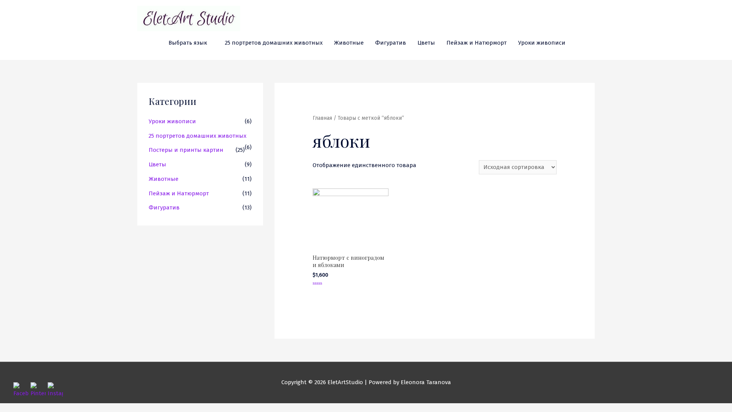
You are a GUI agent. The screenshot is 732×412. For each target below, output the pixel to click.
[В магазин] (592, 42)
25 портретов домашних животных (274, 42)
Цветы (426, 42)
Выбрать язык (188, 42)
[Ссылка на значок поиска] (580, 43)
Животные (349, 42)
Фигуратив (390, 42)
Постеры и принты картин (186, 149)
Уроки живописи (541, 42)
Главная (322, 118)
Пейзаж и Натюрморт (476, 42)
